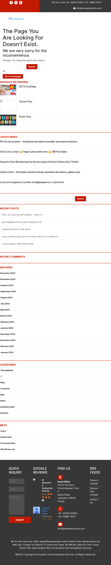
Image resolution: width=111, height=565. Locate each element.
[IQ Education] (16, 18)
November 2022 (7, 340)
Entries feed (6, 437)
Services (4, 413)
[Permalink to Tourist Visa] (8, 105)
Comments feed (7, 443)
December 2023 (7, 273)
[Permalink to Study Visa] (8, 120)
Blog (2, 382)
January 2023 (6, 328)
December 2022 (7, 334)
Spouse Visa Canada (94, 491)
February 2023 (7, 322)
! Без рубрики (6, 370)
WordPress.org (7, 449)
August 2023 (6, 297)
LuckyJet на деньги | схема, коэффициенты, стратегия (32, 182)
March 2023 (6, 316)
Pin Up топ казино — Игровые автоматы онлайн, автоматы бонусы (39, 141)
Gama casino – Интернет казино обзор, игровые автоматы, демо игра (40, 171)
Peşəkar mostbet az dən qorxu (16, 229)
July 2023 (5, 303)
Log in (3, 431)
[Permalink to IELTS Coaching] (8, 89)
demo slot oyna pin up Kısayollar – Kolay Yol (22, 214)
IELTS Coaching (27, 86)
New (2, 394)
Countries (5, 388)
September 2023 (8, 291)
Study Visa (25, 116)
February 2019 (7, 346)
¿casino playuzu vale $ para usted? (18, 243)
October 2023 (6, 285)
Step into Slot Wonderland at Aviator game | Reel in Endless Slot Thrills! (39, 161)
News (3, 401)
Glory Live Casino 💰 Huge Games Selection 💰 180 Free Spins (33, 151)
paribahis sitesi (7, 407)
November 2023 (7, 279)
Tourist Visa (25, 101)
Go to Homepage (13, 76)
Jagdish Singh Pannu (45, 511)
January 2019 (6, 352)
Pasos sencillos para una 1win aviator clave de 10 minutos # (30, 236)
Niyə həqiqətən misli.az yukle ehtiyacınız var (22, 222)
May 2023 (5, 310)
